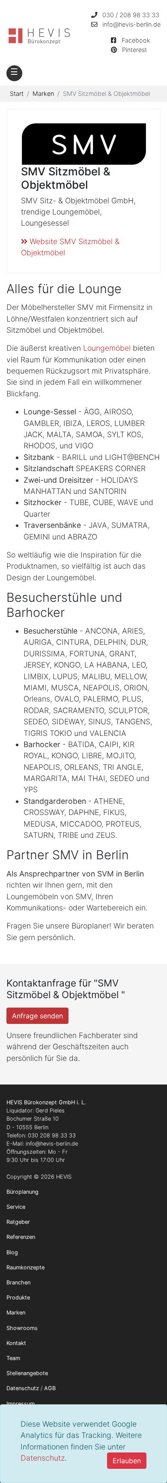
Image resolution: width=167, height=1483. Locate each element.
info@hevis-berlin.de (131, 24)
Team (13, 1358)
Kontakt (16, 1343)
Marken (15, 1312)
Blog (12, 1252)
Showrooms (22, 1328)
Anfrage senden (37, 1015)
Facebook (136, 40)
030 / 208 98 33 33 (130, 14)
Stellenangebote (27, 1373)
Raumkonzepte (25, 1267)
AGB (50, 1388)
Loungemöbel (107, 347)
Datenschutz (43, 1457)
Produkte (18, 1297)
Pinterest (134, 49)
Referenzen (20, 1237)
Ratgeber (18, 1222)
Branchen (18, 1282)
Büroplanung (22, 1192)
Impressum (20, 1403)
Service (15, 1207)
